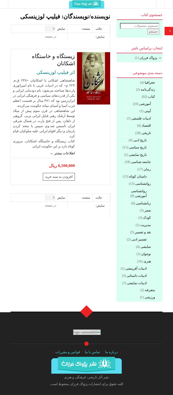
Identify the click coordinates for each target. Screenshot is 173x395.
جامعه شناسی (141, 162)
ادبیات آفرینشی (136, 268)
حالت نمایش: (100, 32)
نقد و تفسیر (143, 232)
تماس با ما (92, 352)
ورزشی (150, 297)
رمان (147, 169)
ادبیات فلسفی (141, 118)
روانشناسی (143, 183)
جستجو (153, 31)
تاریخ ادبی (140, 140)
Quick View (26, 110)
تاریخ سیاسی (138, 147)
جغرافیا (150, 82)
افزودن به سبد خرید (59, 176)
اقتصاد (146, 125)
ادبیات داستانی (137, 275)
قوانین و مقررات (67, 352)
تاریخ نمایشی (138, 154)
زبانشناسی (143, 203)
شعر (148, 210)
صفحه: (85, 28)
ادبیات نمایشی (137, 283)
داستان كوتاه (138, 176)
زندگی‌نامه (148, 89)
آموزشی (145, 104)
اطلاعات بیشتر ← (62, 153)
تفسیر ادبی (139, 239)
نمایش (61, 28)
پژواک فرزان (148, 58)
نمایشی (146, 246)
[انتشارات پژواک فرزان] (86, 364)
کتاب (151, 96)
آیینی (147, 111)
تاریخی (146, 133)
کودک (147, 217)
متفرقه (150, 290)
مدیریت (145, 225)
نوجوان (146, 254)
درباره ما (111, 352)
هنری (147, 261)
